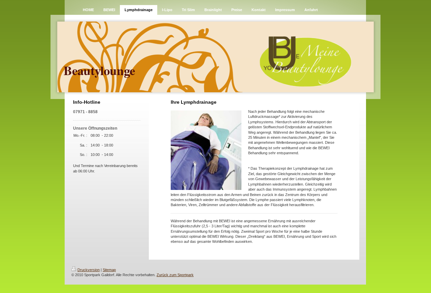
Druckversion (88, 270)
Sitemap (109, 270)
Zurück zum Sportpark (175, 275)
